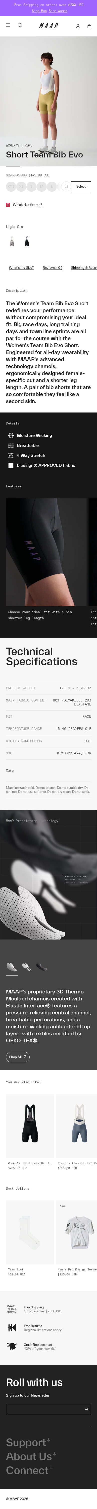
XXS (11, 186)
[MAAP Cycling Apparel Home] (48, 27)
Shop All (15, 1057)
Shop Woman (58, 11)
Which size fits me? (27, 205)
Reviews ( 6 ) (52, 268)
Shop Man (39, 11)
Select (81, 186)
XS (21, 186)
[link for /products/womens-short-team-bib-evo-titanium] (12, 242)
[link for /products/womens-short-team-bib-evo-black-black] (27, 242)
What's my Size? (21, 268)
